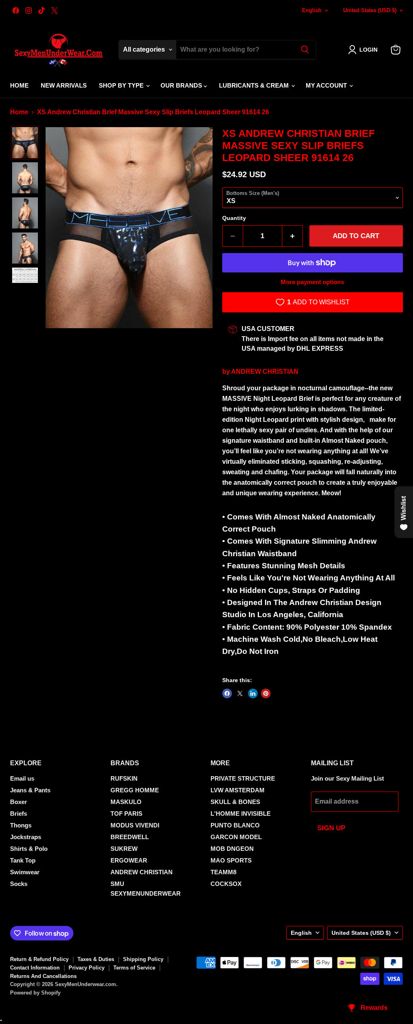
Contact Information (35, 968)
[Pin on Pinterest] (266, 693)
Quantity (234, 218)
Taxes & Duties (95, 959)
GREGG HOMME (135, 790)
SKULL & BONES (235, 801)
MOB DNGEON (232, 848)
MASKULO (126, 801)
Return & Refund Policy (39, 959)
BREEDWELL (130, 836)
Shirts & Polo (29, 848)
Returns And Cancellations (43, 976)
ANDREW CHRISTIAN (264, 371)
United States (369, 10)
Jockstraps (25, 836)
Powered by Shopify (35, 993)
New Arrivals (64, 85)
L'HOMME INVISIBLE (241, 813)
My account (327, 85)
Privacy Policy (86, 968)
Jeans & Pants (30, 790)
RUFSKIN (124, 778)
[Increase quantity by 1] (292, 236)
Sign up (331, 828)
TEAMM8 (223, 872)
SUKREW (124, 848)
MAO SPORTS (231, 860)
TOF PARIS (126, 813)
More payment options (312, 282)
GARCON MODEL (236, 836)
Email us (22, 778)
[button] (364, 49)
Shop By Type (122, 85)
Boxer (18, 801)
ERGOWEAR (129, 860)
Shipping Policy (143, 959)
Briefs (18, 813)
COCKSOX (226, 883)
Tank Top (22, 860)
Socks (18, 883)
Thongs (20, 825)
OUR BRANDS (182, 85)
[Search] (305, 49)
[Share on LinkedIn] (253, 693)
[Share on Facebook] (227, 693)
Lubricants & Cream (254, 85)
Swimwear (25, 872)
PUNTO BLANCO (235, 825)
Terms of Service (134, 968)
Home (19, 85)
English (311, 10)
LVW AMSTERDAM (238, 790)
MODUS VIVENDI (135, 825)
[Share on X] (240, 693)
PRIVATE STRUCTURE (243, 778)
